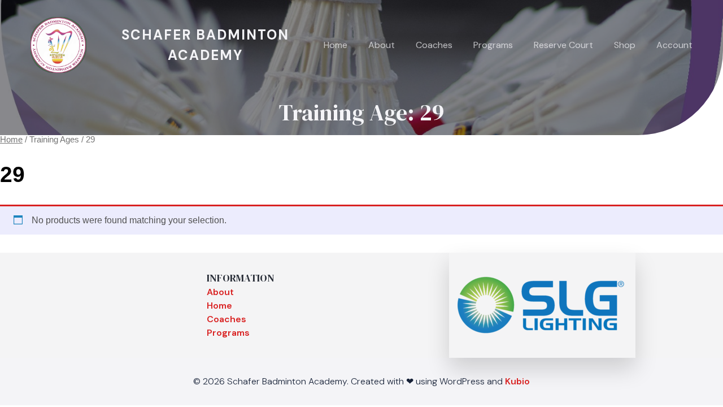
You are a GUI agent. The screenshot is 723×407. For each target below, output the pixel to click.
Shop (624, 45)
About (381, 45)
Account (674, 45)
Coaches (434, 45)
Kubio (517, 381)
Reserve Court (563, 45)
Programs (493, 45)
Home (335, 45)
